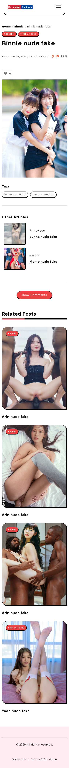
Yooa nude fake (16, 711)
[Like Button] (5, 73)
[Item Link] (34, 368)
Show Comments (34, 295)
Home (6, 26)
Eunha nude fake (43, 237)
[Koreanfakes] (20, 7)
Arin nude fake (15, 416)
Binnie (19, 26)
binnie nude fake (43, 194)
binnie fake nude (14, 194)
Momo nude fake (43, 262)
